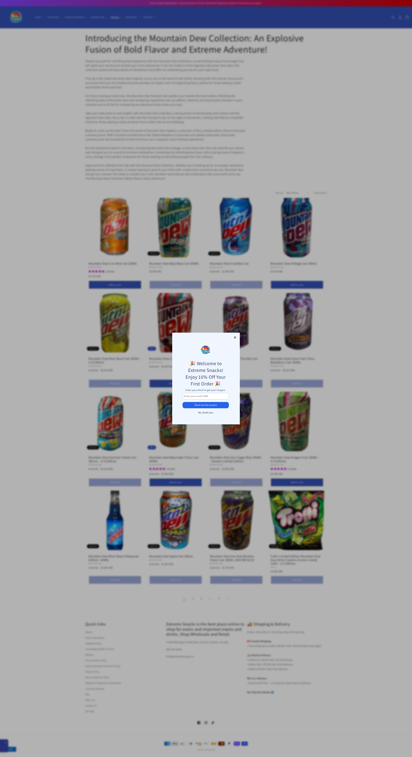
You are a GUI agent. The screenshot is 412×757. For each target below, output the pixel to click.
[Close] (235, 337)
